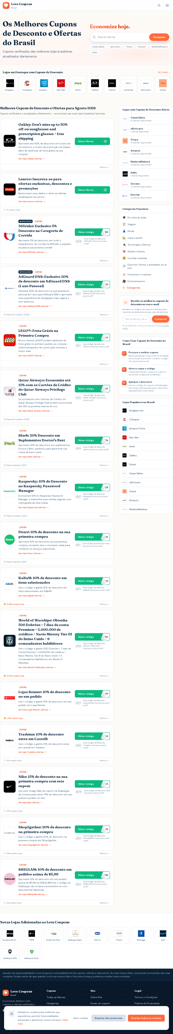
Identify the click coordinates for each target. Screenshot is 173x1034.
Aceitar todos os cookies (146, 1018)
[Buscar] (159, 5)
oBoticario (115, 46)
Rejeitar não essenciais (108, 1018)
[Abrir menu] (167, 5)
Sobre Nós (96, 997)
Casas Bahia (98, 46)
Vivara (129, 46)
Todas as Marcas (56, 997)
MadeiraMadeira (160, 46)
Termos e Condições (145, 997)
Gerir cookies (80, 1018)
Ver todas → (164, 72)
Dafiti (94, 52)
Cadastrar (161, 319)
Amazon (142, 46)
